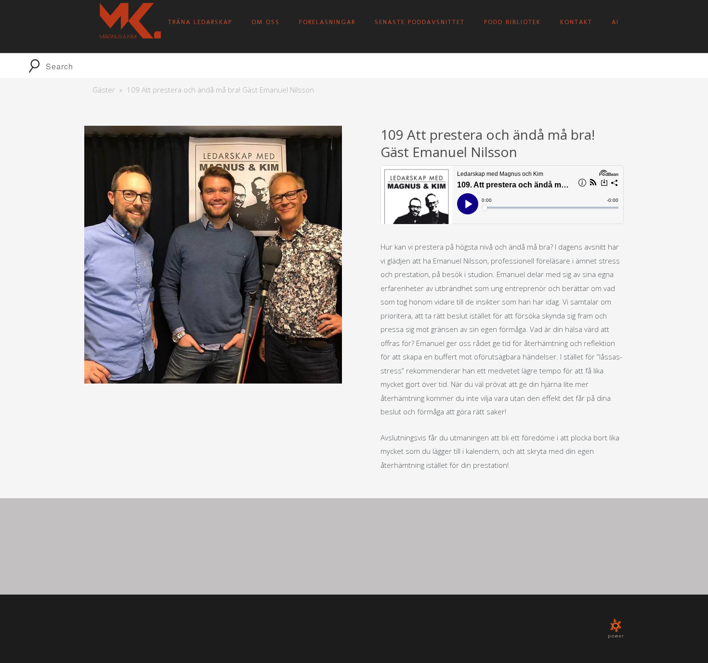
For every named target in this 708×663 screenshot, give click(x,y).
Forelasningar (327, 22)
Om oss (265, 22)
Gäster (103, 89)
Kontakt (576, 22)
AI (615, 22)
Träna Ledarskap (200, 22)
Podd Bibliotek (512, 22)
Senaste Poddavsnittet (420, 22)
